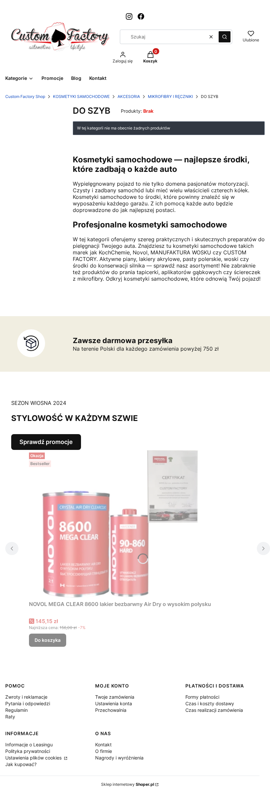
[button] (224, 36)
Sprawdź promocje (46, 441)
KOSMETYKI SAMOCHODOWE (81, 96)
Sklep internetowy (127, 784)
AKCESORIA (129, 96)
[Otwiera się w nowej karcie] (129, 16)
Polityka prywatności (27, 751)
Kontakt (103, 744)
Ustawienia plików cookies (34, 757)
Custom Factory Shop (25, 96)
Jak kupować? (21, 764)
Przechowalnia (110, 710)
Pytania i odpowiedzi (27, 703)
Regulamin (16, 710)
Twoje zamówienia (114, 697)
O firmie (103, 751)
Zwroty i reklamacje (26, 697)
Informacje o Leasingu (29, 744)
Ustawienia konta (113, 703)
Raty (10, 716)
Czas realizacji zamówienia (214, 710)
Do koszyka (48, 640)
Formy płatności (202, 697)
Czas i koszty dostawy (209, 703)
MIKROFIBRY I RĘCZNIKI (170, 96)
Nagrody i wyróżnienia (119, 757)
